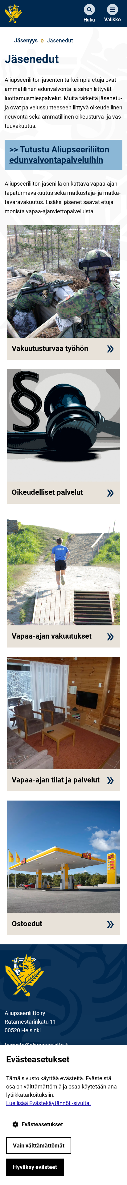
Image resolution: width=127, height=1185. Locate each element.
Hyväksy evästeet (35, 1167)
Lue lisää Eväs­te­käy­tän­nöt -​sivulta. (48, 1103)
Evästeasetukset (42, 1124)
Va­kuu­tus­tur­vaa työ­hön (50, 348)
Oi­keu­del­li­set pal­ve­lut (47, 492)
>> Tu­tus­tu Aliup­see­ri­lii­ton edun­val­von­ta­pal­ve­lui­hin (59, 154)
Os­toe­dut (27, 924)
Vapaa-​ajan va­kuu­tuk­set (52, 636)
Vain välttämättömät (38, 1145)
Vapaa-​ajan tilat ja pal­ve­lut (56, 780)
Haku (89, 20)
